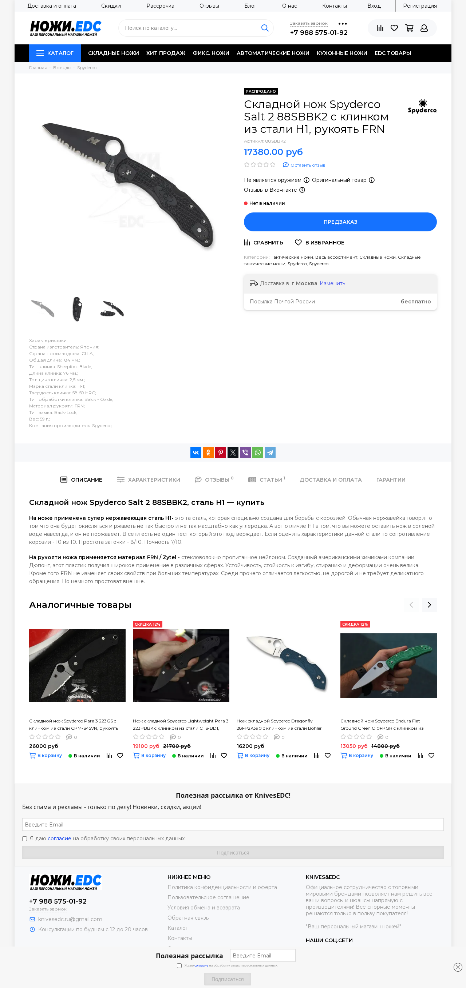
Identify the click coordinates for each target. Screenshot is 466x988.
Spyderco (297, 263)
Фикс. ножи (211, 53)
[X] (233, 452)
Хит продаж (165, 53)
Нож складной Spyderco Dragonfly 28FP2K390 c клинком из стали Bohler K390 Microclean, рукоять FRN (279, 725)
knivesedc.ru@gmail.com (70, 919)
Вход (374, 6)
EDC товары (393, 53)
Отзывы (209, 6)
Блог (250, 6)
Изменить (332, 283)
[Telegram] (270, 452)
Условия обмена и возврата (203, 907)
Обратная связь (188, 918)
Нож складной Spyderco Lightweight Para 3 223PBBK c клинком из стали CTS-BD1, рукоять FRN (181, 725)
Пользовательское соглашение (208, 897)
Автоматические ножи (273, 53)
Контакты (334, 6)
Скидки (111, 6)
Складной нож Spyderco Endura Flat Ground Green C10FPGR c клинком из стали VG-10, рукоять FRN (382, 725)
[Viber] (245, 452)
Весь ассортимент (336, 257)
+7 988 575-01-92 (319, 33)
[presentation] (411, 605)
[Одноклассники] (208, 452)
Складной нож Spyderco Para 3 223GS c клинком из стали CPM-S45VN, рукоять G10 (73, 725)
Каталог (60, 53)
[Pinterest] (220, 452)
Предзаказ (341, 222)
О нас (289, 6)
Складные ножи (113, 53)
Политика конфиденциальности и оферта (222, 887)
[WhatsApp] (257, 452)
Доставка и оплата (51, 6)
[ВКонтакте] (195, 452)
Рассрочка (160, 6)
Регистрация (420, 6)
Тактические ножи (292, 257)
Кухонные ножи (342, 53)
